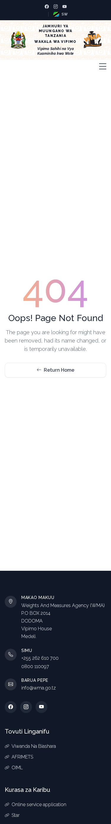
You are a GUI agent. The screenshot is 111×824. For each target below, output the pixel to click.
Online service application (39, 804)
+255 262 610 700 (40, 658)
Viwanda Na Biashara (34, 746)
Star (16, 815)
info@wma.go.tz (38, 688)
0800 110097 (35, 666)
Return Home (59, 370)
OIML (17, 767)
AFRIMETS (22, 757)
